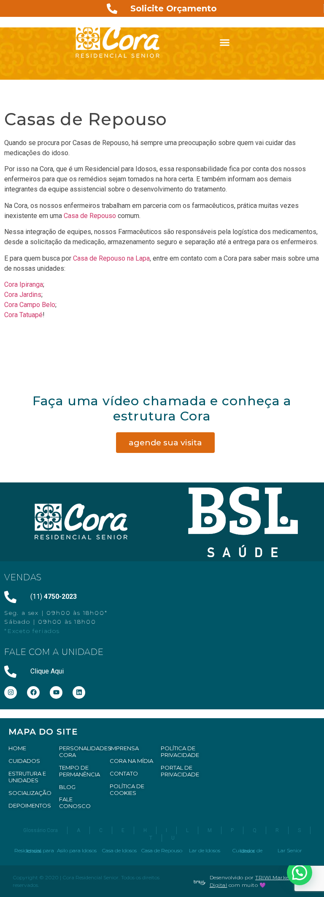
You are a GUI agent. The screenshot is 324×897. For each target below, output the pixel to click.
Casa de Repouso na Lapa (110, 258)
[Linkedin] (79, 692)
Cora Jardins (22, 295)
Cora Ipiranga (23, 284)
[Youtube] (56, 692)
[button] (225, 42)
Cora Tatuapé (23, 315)
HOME (17, 748)
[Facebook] (33, 692)
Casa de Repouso (90, 216)
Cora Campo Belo (29, 305)
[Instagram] (10, 692)
